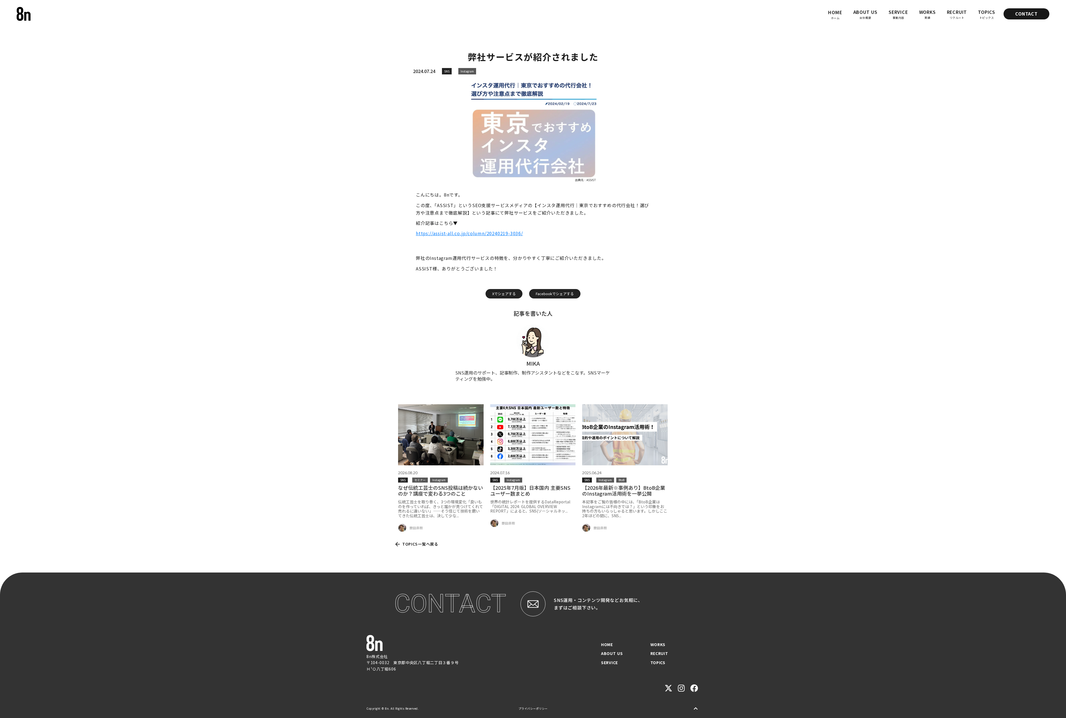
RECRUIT (659, 653)
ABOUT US (612, 653)
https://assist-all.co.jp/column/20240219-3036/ (469, 233)
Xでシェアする (504, 293)
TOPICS (657, 662)
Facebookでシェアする (555, 293)
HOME (607, 644)
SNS (446, 71)
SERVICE (609, 662)
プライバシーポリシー (533, 709)
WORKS (658, 644)
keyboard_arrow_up (696, 708)
